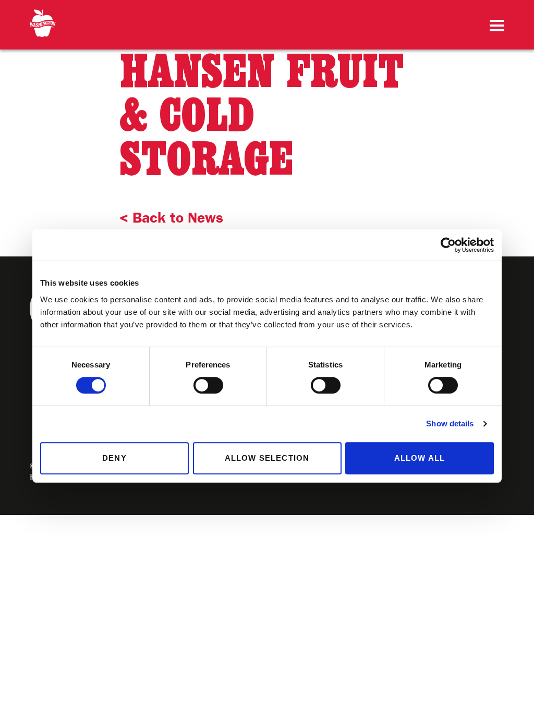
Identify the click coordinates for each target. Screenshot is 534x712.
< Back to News (171, 217)
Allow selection (267, 457)
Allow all (419, 457)
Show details (450, 423)
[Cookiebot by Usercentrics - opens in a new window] (448, 245)
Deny (114, 457)
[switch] (208, 385)
